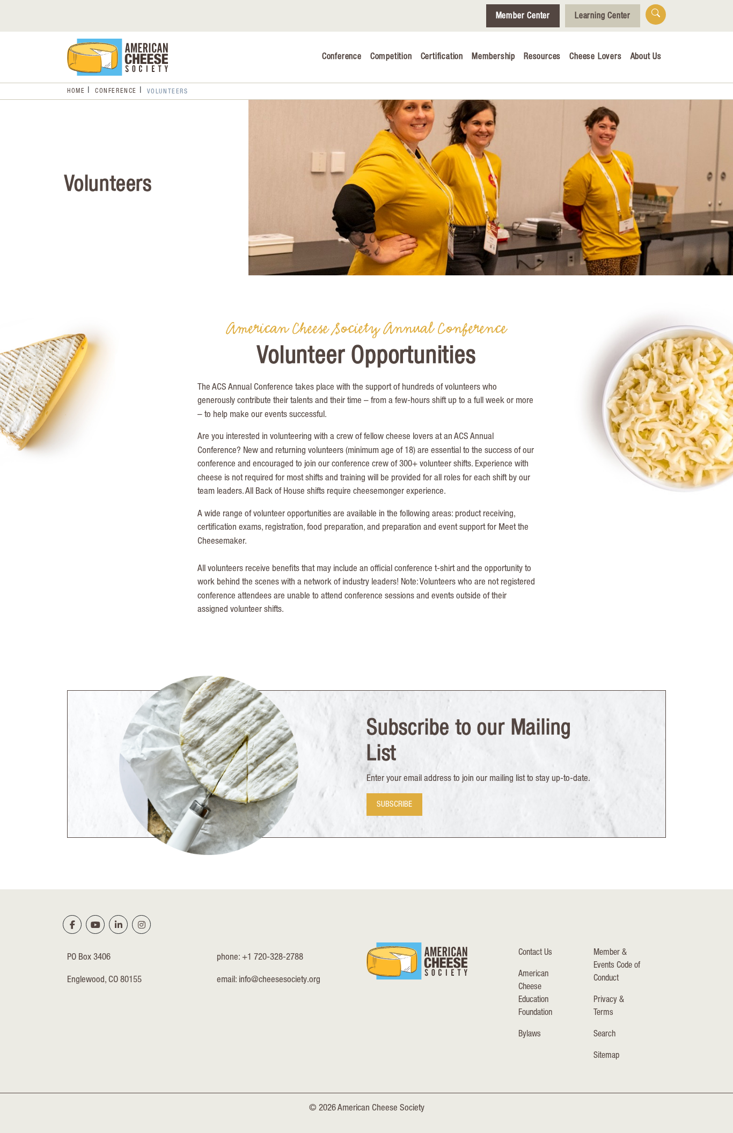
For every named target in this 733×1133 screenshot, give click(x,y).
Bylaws (529, 1034)
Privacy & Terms (608, 1007)
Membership (493, 57)
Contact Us (535, 953)
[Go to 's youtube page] (95, 924)
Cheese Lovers (595, 57)
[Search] (656, 14)
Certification (442, 57)
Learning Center (603, 16)
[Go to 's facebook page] (72, 924)
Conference (342, 57)
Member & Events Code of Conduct (616, 966)
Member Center (523, 16)
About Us (646, 57)
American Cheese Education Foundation (535, 994)
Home (76, 91)
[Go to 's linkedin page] (118, 924)
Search (604, 1034)
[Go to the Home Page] (117, 57)
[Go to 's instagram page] (141, 924)
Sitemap (606, 1056)
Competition (391, 57)
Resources (542, 57)
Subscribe (394, 805)
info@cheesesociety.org (279, 980)
